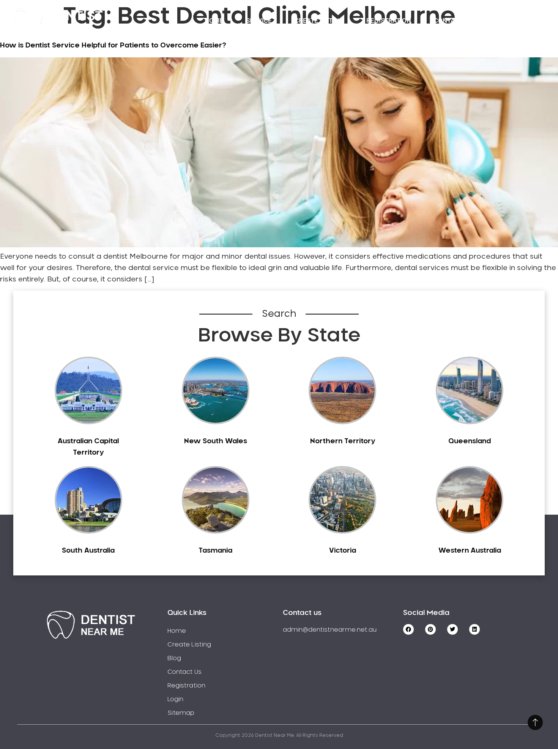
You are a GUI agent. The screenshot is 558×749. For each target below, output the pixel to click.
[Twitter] (452, 629)
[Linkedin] (474, 629)
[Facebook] (408, 629)
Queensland (469, 441)
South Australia (88, 550)
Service (259, 20)
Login (504, 20)
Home (214, 20)
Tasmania (215, 550)
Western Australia (469, 550)
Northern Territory (342, 441)
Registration (388, 20)
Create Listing (319, 20)
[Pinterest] (430, 629)
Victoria (342, 550)
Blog (174, 658)
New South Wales (215, 441)
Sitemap (180, 713)
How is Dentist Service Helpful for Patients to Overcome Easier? (113, 45)
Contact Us (453, 20)
